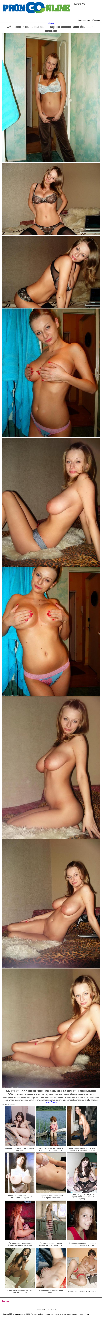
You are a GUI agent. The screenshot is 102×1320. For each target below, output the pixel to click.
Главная (6, 1301)
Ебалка (51, 23)
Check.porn (51, 1310)
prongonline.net (19, 1314)
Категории (79, 4)
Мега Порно (51, 1102)
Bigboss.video (84, 20)
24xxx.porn (40, 1310)
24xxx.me (96, 20)
